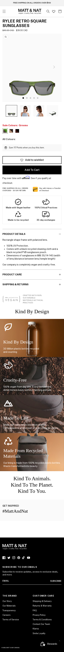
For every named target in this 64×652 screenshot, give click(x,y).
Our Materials (9, 606)
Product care (12, 274)
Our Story (7, 601)
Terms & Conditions (42, 619)
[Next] (54, 67)
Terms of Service (10, 619)
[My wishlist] (54, 11)
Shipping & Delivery (42, 601)
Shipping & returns (15, 284)
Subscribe (56, 581)
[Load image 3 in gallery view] (38, 110)
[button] (48, 11)
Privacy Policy (39, 615)
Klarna (36, 629)
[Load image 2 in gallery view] (25, 110)
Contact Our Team (41, 624)
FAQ (35, 610)
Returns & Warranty (42, 606)
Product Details (13, 234)
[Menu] (4, 11)
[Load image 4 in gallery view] (52, 110)
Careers (6, 615)
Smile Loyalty (39, 633)
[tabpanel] (32, 68)
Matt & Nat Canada (12, 647)
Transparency (9, 610)
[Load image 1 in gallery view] (11, 110)
